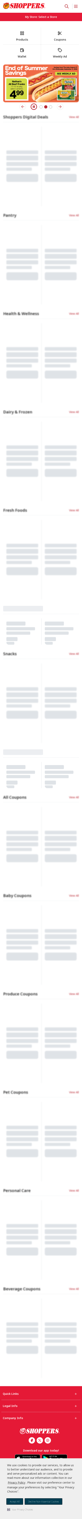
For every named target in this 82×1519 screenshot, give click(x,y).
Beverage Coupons (21, 983)
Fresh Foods (15, 440)
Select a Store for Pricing (18, 520)
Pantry (9, 221)
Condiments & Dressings (27, 641)
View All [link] (74, 120)
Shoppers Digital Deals (25, 120)
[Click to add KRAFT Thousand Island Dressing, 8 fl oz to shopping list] (34, 657)
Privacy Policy (16, 1482)
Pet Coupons (15, 863)
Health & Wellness (21, 323)
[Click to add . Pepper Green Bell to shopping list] (73, 477)
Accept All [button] (15, 1501)
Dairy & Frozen (17, 421)
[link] (24, 6)
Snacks (10, 540)
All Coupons (14, 721)
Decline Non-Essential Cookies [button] (43, 1501)
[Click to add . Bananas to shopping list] (34, 477)
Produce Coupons (20, 841)
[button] (20, 1509)
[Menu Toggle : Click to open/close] (75, 6)
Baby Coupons (17, 743)
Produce (11, 462)
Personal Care (17, 962)
